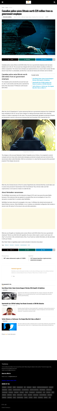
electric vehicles (34, 389)
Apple (34, 387)
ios (44, 392)
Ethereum (49, 389)
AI (24, 387)
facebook (5, 392)
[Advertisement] (28, 101)
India (26, 392)
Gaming (16, 392)
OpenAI (30, 394)
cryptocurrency (16, 389)
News (30, 17)
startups (10, 397)
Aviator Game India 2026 (9, 380)
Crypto (6, 7)
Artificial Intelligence (43, 387)
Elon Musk (42, 389)
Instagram (32, 392)
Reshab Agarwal (7, 17)
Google (21, 392)
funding (11, 392)
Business (5, 389)
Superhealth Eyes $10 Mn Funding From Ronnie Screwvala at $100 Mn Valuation (42, 83)
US (28, 245)
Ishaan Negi (5, 290)
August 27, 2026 (12, 290)
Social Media (43, 394)
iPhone (48, 392)
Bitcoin (10, 7)
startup (4, 397)
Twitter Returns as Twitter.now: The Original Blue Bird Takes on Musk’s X (43, 87)
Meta (14, 394)
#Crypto (4, 387)
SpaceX (49, 394)
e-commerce (25, 389)
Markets (9, 394)
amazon (29, 387)
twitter (45, 397)
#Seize (6, 245)
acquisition (19, 387)
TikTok (30, 397)
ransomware (23, 245)
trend (35, 397)
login (6, 334)
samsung (36, 394)
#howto (9, 387)
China (10, 389)
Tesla (26, 397)
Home (3, 7)
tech (14, 397)
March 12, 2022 (17, 17)
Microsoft (20, 394)
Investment (38, 392)
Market (4, 394)
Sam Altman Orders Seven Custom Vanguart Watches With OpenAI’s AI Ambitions (43, 79)
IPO (53, 392)
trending (40, 397)
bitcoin (12, 245)
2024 (14, 387)
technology (20, 397)
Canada (17, 245)
